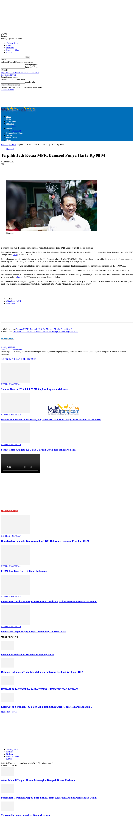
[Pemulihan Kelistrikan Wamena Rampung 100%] (7, 649)
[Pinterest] (45, 172)
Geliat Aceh (16, 131)
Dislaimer (10, 48)
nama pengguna (31, 64)
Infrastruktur (11, 121)
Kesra (14, 126)
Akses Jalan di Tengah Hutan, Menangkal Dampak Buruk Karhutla (38, 780)
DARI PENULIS (28, 359)
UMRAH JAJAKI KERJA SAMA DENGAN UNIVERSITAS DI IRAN (39, 689)
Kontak (9, 52)
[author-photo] (7, 344)
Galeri (8, 140)
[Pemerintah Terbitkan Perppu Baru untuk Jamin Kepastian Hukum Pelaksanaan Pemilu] (15, 594)
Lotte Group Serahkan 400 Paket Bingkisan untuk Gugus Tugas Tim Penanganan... (46, 706)
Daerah (9, 128)
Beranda (4, 144)
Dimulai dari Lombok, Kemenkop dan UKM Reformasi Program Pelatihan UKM (45, 541)
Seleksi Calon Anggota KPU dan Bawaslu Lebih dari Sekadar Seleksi (38, 449)
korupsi (20, 277)
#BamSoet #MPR (13, 301)
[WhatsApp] (54, 172)
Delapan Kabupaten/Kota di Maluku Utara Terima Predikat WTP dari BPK (42, 672)
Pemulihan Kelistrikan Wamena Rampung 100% (27, 654)
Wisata (9, 135)
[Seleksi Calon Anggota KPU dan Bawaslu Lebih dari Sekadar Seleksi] (15, 442)
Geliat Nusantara (8, 347)
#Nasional (10, 303)
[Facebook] (26, 172)
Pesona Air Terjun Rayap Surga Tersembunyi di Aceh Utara (33, 631)
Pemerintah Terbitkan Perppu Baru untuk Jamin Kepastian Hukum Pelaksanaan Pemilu (49, 601)
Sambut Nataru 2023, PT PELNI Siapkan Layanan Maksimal (34, 389)
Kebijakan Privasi (8, 75)
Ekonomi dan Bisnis (14, 133)
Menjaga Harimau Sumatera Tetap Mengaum (26, 815)
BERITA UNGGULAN (11, 384)
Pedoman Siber (12, 50)
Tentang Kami (12, 43)
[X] (35, 172)
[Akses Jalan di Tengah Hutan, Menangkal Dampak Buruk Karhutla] (7, 775)
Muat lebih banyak (8, 712)
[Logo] (10, 112)
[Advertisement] (31, 98)
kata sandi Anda (31, 67)
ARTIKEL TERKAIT (11, 359)
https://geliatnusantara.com (12, 349)
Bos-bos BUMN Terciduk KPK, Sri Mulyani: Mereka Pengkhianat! (44, 329)
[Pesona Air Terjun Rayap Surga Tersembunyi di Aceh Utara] (15, 624)
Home (8, 116)
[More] (64, 172)
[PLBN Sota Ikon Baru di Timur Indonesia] (15, 564)
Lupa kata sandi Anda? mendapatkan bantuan (20, 72)
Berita (8, 119)
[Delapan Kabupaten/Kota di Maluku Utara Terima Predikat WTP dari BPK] (7, 667)
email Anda (30, 82)
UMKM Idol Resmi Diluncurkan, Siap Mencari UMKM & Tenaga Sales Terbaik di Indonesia (51, 419)
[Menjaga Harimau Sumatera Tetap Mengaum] (7, 810)
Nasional (10, 124)
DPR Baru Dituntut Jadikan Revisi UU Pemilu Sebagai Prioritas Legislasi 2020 (45, 331)
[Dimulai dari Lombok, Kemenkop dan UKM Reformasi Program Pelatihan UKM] (15, 533)
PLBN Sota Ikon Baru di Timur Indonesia (24, 571)
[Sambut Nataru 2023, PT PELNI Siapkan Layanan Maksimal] (15, 382)
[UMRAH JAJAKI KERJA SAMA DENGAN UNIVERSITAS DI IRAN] (7, 684)
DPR (15, 255)
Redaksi (9, 45)
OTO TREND (12, 138)
